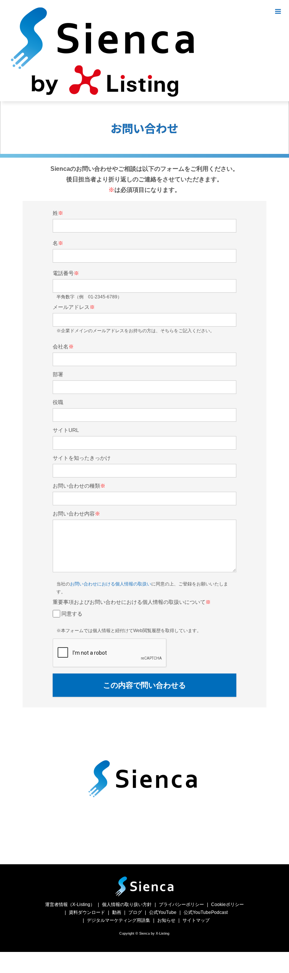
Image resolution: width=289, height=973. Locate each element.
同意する (71, 614)
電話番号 (66, 273)
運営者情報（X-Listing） (70, 904)
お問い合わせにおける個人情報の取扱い (110, 584)
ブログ (135, 912)
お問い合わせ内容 (76, 514)
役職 (58, 402)
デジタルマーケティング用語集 (118, 920)
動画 (116, 912)
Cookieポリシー (227, 904)
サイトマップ (196, 920)
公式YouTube (162, 912)
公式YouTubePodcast (206, 912)
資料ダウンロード (87, 912)
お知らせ (166, 920)
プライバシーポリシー (181, 904)
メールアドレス (74, 307)
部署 (58, 374)
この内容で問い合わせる (144, 685)
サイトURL (66, 430)
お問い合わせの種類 (79, 486)
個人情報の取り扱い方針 (127, 904)
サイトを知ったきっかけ (82, 458)
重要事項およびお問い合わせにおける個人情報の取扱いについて (132, 602)
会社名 (63, 347)
